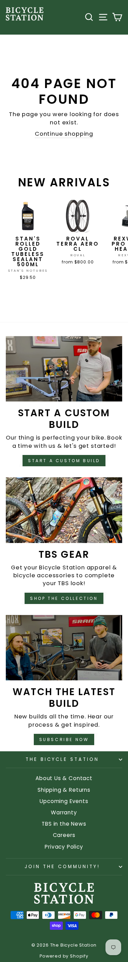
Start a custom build (64, 461)
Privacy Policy (64, 846)
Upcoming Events (64, 801)
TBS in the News (64, 823)
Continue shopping (64, 134)
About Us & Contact (64, 778)
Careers (64, 835)
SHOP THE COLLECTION (64, 598)
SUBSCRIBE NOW (64, 739)
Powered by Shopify (64, 956)
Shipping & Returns (64, 789)
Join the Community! (62, 866)
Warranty (64, 812)
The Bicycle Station (62, 759)
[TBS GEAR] (64, 510)
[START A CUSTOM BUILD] (64, 369)
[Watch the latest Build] (64, 648)
